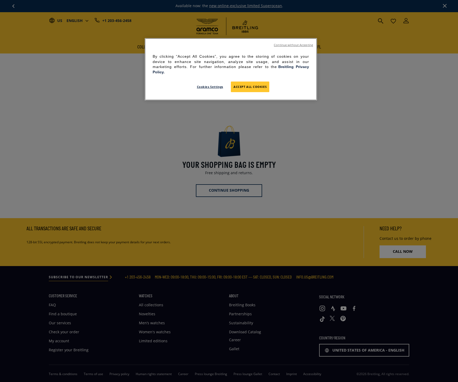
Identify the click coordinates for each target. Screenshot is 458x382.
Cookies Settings (210, 87)
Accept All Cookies (250, 87)
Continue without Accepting (293, 45)
